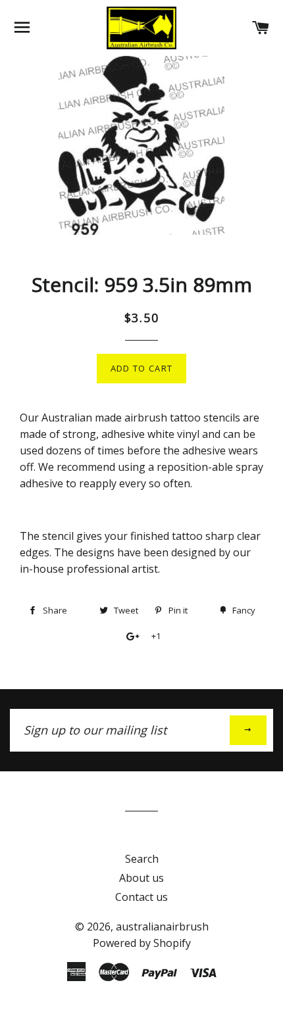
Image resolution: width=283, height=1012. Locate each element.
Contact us (141, 897)
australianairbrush (162, 926)
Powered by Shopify (142, 943)
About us (141, 878)
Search (142, 859)
